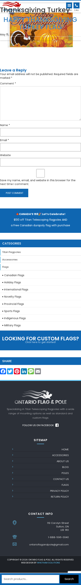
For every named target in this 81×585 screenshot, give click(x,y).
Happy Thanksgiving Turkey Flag (40, 22)
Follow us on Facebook (38, 425)
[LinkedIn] (24, 372)
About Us (63, 461)
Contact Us (61, 479)
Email (4, 140)
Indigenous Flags (15, 318)
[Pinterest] (17, 372)
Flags (5, 267)
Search (69, 579)
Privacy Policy (59, 491)
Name (5, 125)
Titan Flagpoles (11, 252)
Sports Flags (12, 311)
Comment (8, 83)
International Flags (16, 289)
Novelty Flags (12, 297)
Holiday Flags (12, 282)
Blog (65, 467)
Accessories (10, 259)
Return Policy (60, 497)
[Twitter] (10, 372)
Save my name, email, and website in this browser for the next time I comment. (38, 182)
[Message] (31, 372)
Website (5, 155)
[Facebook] (3, 372)
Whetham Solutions (48, 562)
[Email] (38, 372)
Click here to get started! (40, 339)
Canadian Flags (14, 275)
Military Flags (12, 325)
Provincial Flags (14, 304)
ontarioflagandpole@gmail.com (49, 544)
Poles (65, 473)
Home (65, 449)
